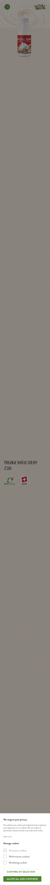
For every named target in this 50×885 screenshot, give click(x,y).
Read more (7, 836)
